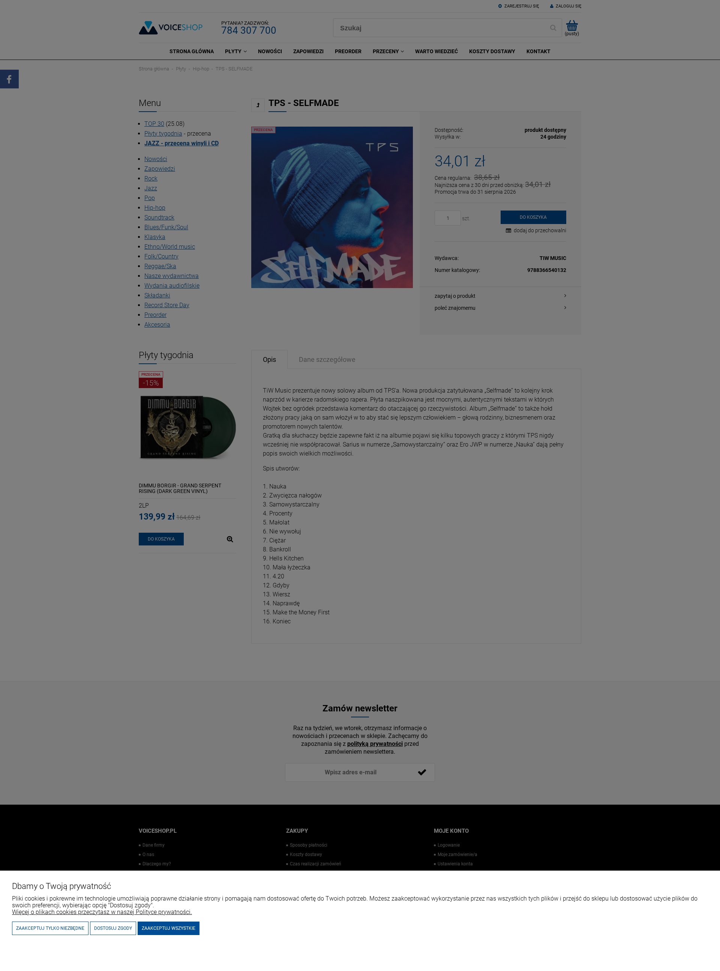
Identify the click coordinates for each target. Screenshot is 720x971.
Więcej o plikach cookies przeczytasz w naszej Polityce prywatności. (102, 912)
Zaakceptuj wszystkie (168, 928)
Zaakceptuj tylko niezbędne (50, 928)
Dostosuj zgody (113, 928)
